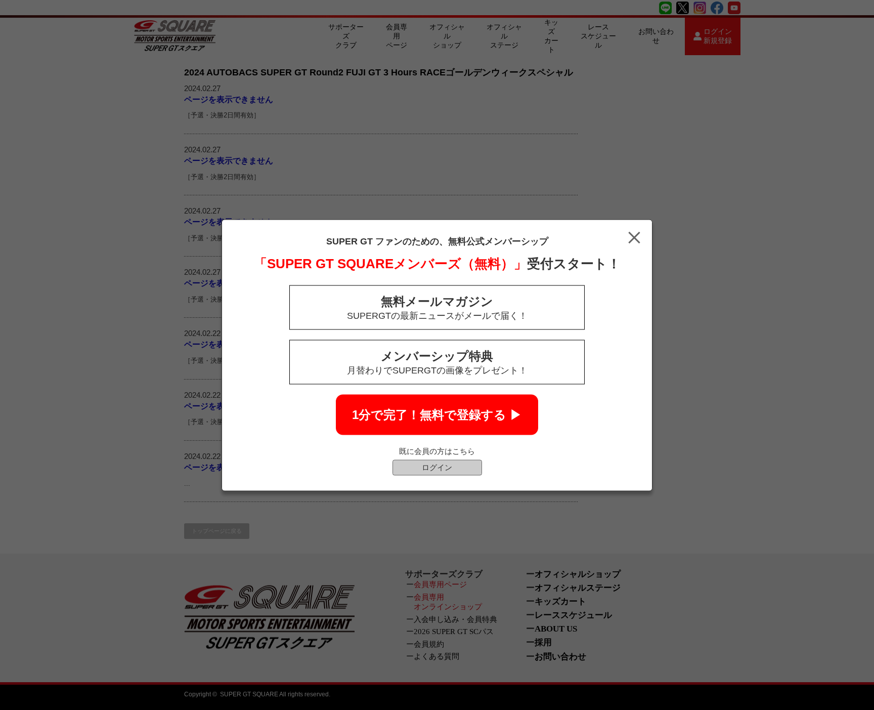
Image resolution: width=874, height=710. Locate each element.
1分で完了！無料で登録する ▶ (437, 414)
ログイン (437, 467)
